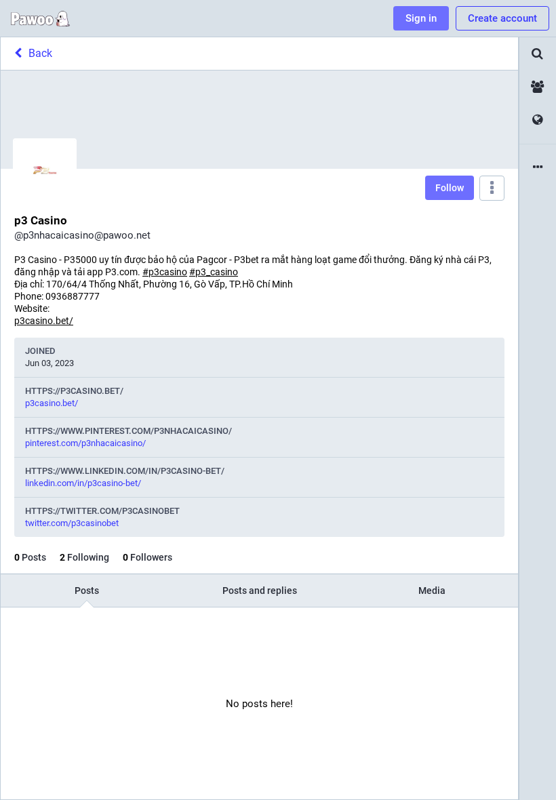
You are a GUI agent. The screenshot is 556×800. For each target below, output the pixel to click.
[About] (537, 167)
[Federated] (537, 120)
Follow (449, 187)
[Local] (537, 87)
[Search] (537, 54)
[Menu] (491, 188)
